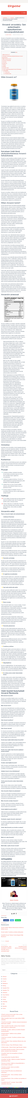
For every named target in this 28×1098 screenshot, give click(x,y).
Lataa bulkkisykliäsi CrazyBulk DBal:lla (10, 1057)
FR (17, 1090)
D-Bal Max (5, 1001)
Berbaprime (5, 983)
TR (25, 1092)
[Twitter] (14, 913)
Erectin (4, 1008)
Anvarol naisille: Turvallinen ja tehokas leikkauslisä (12, 932)
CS (6, 1090)
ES (21, 1092)
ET (13, 1090)
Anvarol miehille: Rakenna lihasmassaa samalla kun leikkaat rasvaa (12, 928)
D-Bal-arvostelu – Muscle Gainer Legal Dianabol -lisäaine (14, 1047)
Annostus (4, 62)
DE (19, 1090)
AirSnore (4, 976)
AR (2, 1090)
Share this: (6, 72)
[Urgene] (14, 6)
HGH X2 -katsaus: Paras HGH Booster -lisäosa (12, 1045)
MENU (24, 13)
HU (25, 1090)
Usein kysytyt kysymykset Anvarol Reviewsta (11, 69)
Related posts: (7, 73)
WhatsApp (18, 920)
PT (8, 1092)
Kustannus (4, 63)
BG (4, 1090)
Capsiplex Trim (6, 990)
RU (14, 1092)
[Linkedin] (12, 913)
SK (17, 1092)
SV (23, 1092)
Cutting (4, 999)
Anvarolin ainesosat (6, 60)
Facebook (6, 920)
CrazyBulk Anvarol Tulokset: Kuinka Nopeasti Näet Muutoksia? (12, 935)
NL (10, 1090)
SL (19, 1092)
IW (23, 1090)
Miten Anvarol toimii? (6, 59)
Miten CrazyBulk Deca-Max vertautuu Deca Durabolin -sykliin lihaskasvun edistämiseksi (13, 1026)
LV (3, 1092)
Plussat (4, 64)
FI (14, 1090)
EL (21, 1090)
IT (1, 1092)
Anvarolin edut (5, 67)
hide (16, 52)
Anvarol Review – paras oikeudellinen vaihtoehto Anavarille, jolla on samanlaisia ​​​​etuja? (6, 948)
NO (5, 1092)
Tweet (12, 920)
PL (10, 1092)
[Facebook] (16, 913)
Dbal (4, 1004)
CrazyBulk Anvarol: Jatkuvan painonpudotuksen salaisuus (21, 947)
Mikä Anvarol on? (6, 54)
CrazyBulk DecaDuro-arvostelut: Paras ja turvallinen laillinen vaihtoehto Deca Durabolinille (12, 1050)
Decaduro (5, 1006)
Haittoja (4, 66)
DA (8, 1090)
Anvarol (7, 941)
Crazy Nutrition (6, 994)
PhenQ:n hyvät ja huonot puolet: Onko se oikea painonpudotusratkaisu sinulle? (11, 1015)
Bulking (4, 985)
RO (12, 1092)
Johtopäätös (5, 70)
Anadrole (4, 979)
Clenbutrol (5, 992)
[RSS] (14, 1)
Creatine (4, 997)
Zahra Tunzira (5, 956)
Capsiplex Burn (6, 988)
